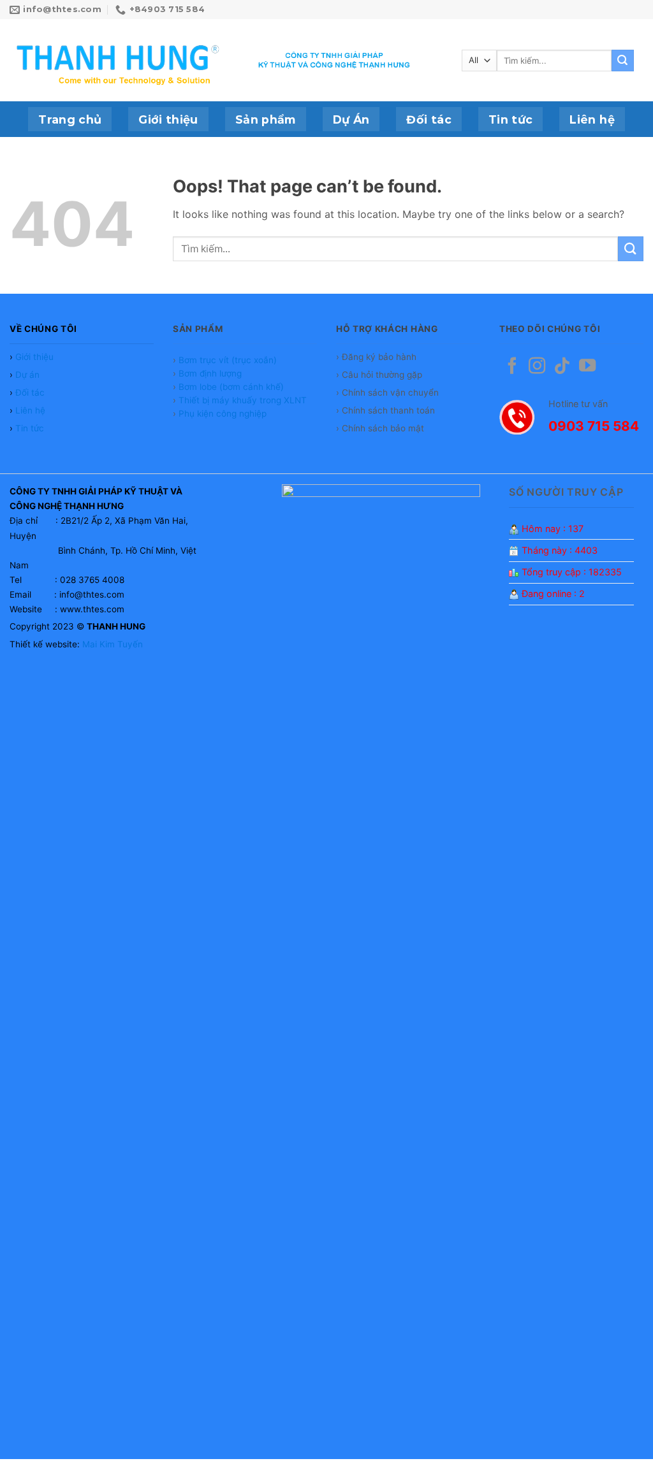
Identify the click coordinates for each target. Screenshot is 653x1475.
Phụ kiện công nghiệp (223, 413)
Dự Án (351, 119)
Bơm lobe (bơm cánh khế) (231, 387)
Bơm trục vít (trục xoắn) (228, 360)
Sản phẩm (265, 119)
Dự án (27, 375)
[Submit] (622, 60)
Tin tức (510, 119)
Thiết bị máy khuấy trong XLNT (243, 400)
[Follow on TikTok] (562, 367)
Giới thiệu (168, 119)
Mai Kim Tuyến (112, 644)
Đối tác (428, 119)
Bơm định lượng (210, 373)
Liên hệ (591, 119)
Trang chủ (69, 119)
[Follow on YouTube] (587, 367)
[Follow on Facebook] (512, 367)
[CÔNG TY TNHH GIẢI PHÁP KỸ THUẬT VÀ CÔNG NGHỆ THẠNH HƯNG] (120, 60)
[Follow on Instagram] (537, 367)
